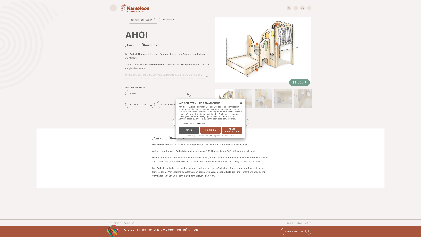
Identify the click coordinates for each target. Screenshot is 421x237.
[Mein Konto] (295, 8)
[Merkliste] (309, 8)
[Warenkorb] (302, 8)
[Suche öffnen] (289, 8)
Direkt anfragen (169, 104)
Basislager (169, 19)
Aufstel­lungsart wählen (135, 87)
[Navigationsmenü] (113, 8)
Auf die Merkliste (138, 104)
